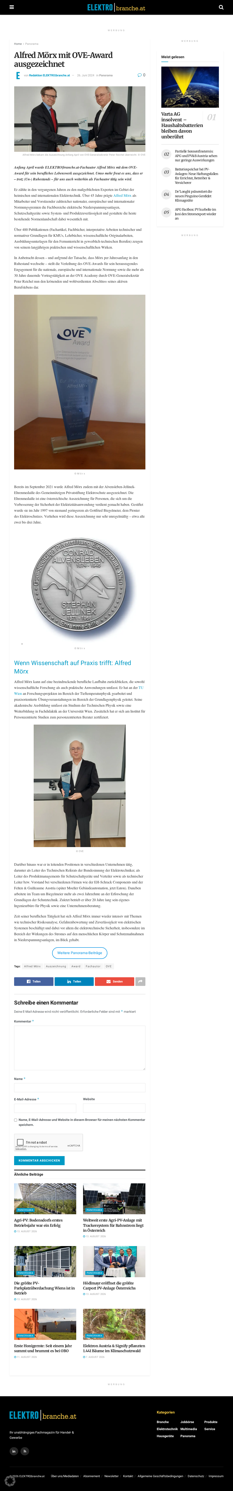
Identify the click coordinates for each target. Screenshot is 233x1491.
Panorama (31, 44)
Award (76, 966)
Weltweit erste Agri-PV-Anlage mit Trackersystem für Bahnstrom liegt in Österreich (113, 1225)
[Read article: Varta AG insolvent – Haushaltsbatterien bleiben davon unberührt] (190, 87)
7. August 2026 (94, 1357)
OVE (109, 966)
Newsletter (111, 1476)
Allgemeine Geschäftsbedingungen (160, 1476)
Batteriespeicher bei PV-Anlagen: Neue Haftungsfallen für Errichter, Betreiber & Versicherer (196, 176)
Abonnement (91, 1476)
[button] (10, 1481)
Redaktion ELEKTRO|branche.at (49, 75)
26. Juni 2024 (85, 75)
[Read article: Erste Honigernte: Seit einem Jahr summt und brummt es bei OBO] (45, 1324)
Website (89, 1099)
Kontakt (128, 1476)
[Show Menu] (12, 7)
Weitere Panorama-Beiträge (79, 953)
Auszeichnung (56, 966)
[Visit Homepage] (116, 7)
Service (209, 1429)
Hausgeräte (165, 1436)
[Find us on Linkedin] (14, 1451)
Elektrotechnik (167, 1429)
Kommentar (24, 1021)
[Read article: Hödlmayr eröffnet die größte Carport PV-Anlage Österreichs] (114, 1261)
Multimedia (188, 1429)
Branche (163, 1422)
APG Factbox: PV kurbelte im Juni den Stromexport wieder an (195, 213)
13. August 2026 (26, 1231)
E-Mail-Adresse (26, 1099)
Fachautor (93, 966)
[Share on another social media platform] (140, 981)
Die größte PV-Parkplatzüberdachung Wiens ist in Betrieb (44, 1288)
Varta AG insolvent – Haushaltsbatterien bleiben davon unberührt (182, 125)
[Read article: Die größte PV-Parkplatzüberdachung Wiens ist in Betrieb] (45, 1261)
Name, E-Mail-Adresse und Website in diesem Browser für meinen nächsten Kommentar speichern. (82, 1122)
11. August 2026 (26, 1357)
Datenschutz (196, 1476)
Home (18, 44)
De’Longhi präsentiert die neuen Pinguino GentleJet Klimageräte (193, 195)
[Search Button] (221, 7)
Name (20, 1079)
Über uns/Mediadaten (65, 1476)
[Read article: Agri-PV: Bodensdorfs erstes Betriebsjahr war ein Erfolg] (45, 1198)
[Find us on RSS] (24, 1451)
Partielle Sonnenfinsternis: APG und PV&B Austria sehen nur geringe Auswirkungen (196, 155)
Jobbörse (187, 1422)
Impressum (216, 1476)
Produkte (211, 1422)
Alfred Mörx (122, 195)
